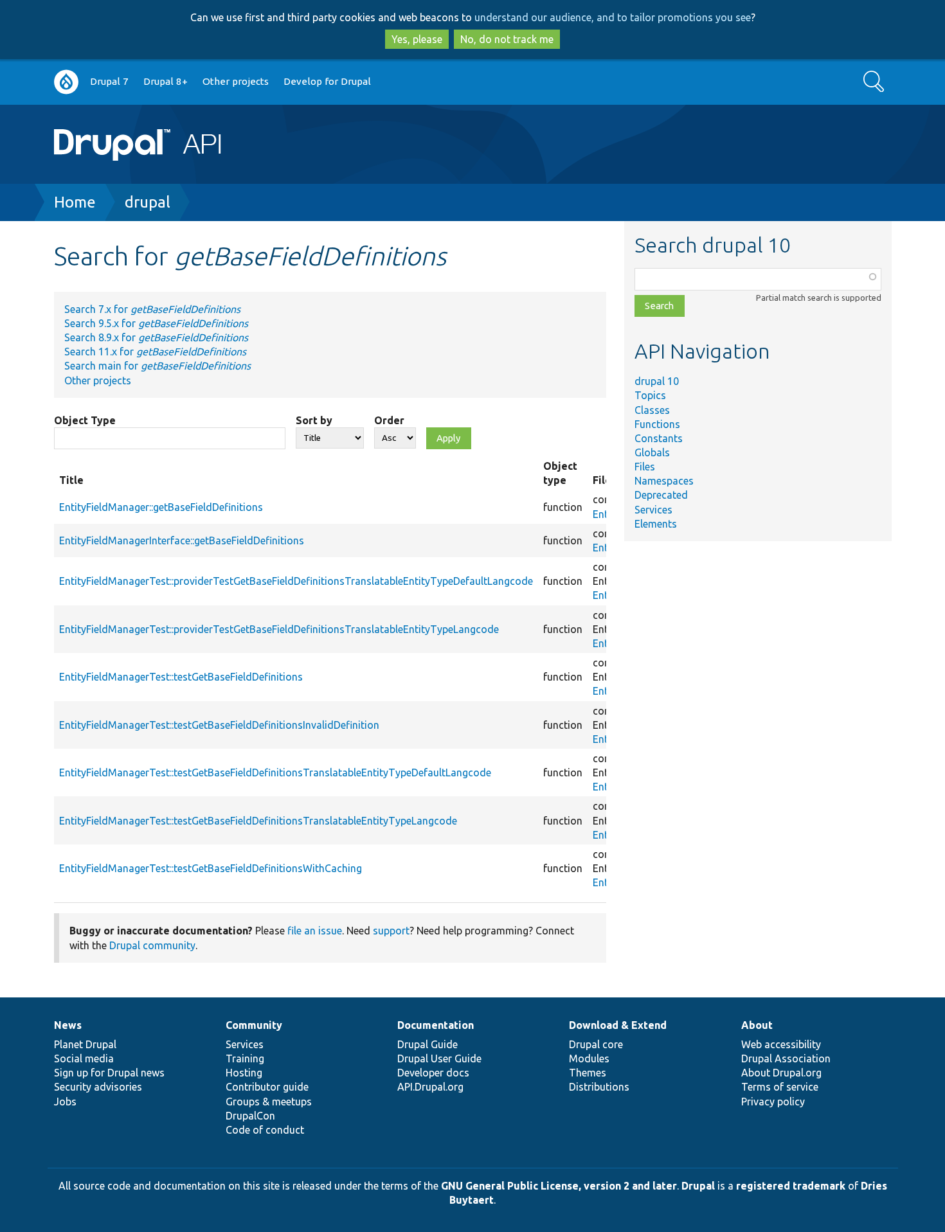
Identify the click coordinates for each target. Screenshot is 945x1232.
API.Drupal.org (430, 1087)
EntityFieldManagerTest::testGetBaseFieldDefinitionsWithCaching (210, 868)
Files (644, 466)
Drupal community (152, 945)
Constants (658, 438)
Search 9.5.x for (156, 323)
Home (75, 202)
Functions (657, 424)
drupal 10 (656, 381)
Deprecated (661, 495)
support (391, 930)
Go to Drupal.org (66, 82)
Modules (589, 1058)
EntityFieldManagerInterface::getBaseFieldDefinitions (181, 540)
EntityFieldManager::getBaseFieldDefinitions (161, 507)
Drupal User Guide (439, 1058)
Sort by (314, 420)
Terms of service (779, 1087)
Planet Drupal (85, 1044)
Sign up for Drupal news (109, 1072)
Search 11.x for (155, 351)
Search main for (157, 365)
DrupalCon (250, 1115)
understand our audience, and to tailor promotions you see (612, 17)
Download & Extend (618, 1025)
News (68, 1025)
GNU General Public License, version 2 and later (559, 1186)
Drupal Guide (427, 1044)
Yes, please (417, 39)
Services (653, 509)
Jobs (65, 1101)
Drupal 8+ (165, 81)
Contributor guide (267, 1087)
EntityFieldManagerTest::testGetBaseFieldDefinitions (181, 677)
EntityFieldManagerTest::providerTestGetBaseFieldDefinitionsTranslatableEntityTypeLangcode (279, 629)
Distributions (599, 1087)
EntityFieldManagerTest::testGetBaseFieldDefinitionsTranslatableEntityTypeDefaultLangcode (275, 772)
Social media (84, 1058)
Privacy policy (773, 1101)
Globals (652, 452)
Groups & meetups (269, 1101)
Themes (587, 1072)
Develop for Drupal (327, 81)
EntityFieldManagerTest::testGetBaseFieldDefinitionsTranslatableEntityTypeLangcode (258, 820)
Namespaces (664, 481)
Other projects (236, 81)
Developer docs (433, 1072)
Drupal (698, 1186)
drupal (147, 202)
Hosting (244, 1072)
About (757, 1025)
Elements (655, 524)
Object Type (85, 420)
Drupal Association (786, 1058)
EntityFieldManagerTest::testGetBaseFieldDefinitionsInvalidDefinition (219, 725)
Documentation (435, 1025)
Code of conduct (265, 1130)
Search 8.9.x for (156, 337)
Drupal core (596, 1044)
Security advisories (98, 1087)
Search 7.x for (152, 309)
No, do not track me (507, 39)
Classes (652, 410)
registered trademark (790, 1186)
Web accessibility (781, 1044)
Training (245, 1058)
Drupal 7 (109, 81)
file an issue (314, 930)
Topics (650, 395)
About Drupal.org (781, 1072)
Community (254, 1025)
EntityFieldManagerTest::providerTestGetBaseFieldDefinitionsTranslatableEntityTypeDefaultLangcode (296, 581)
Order (389, 420)
